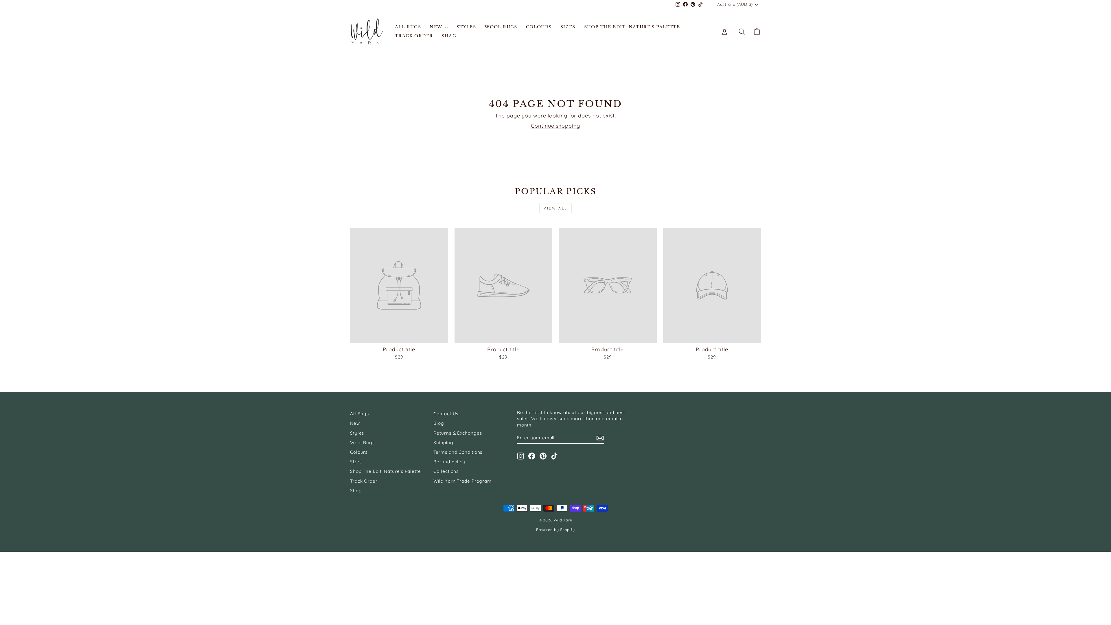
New (437, 27)
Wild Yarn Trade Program (462, 481)
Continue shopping (555, 125)
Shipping (443, 442)
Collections (446, 471)
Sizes (567, 27)
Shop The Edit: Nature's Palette (632, 27)
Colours (539, 27)
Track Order (414, 35)
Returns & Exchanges (457, 433)
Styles (466, 27)
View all (555, 208)
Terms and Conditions (457, 452)
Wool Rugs (501, 27)
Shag (449, 35)
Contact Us (445, 413)
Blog (438, 423)
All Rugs (408, 27)
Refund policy (449, 461)
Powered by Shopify (555, 529)
